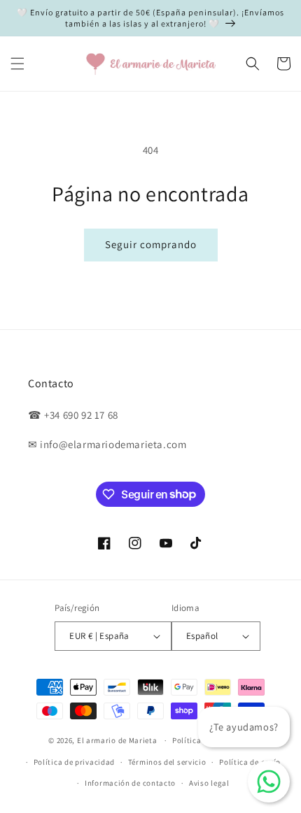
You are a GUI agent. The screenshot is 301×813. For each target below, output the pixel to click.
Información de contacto (130, 783)
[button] (17, 63)
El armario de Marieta (117, 740)
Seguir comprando (151, 244)
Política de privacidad (74, 762)
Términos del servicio (167, 762)
